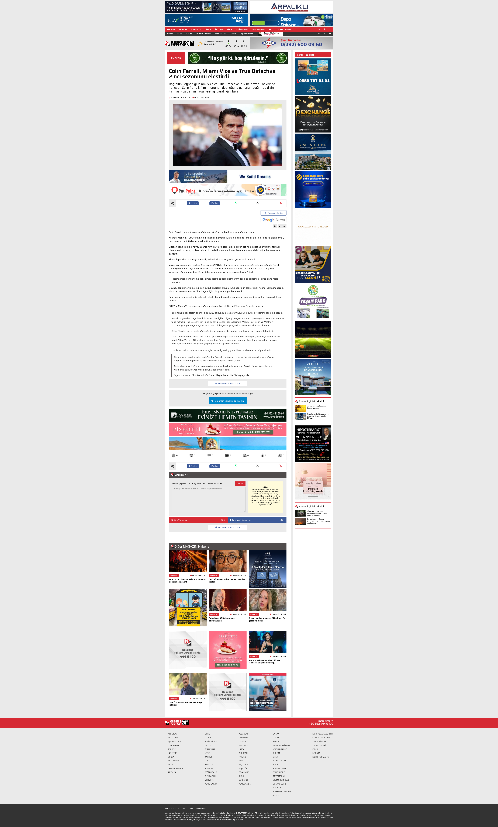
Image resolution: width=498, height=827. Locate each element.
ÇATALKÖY (243, 737)
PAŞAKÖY (243, 768)
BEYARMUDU (244, 772)
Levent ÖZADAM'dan (271, 34)
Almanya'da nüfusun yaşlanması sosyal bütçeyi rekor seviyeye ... (317, 513)
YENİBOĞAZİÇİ (245, 783)
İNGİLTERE (219, 29)
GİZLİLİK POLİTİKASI (321, 737)
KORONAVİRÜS (279, 768)
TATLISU (242, 757)
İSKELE (208, 745)
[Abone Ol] (273, 220)
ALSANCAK (243, 733)
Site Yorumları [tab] (181, 520)
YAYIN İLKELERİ (319, 745)
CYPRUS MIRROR (284, 29)
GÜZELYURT (210, 749)
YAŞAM (276, 795)
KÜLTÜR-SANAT (220, 33)
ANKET (271, 29)
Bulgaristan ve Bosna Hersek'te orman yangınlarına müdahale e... (318, 521)
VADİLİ (241, 760)
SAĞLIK (189, 33)
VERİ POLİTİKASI (319, 741)
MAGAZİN (176, 58)
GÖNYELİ (208, 760)
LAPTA (241, 749)
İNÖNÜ (241, 776)
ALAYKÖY (209, 768)
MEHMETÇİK (210, 780)
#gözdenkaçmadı (247, 33)
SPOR (275, 764)
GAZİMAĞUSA (211, 741)
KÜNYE (315, 749)
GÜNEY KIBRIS (279, 772)
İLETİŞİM (316, 753)
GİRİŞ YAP (240, 483)
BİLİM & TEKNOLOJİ (281, 780)
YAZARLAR (183, 29)
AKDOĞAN (243, 753)
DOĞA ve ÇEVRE (279, 783)
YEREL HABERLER (258, 29)
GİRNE (207, 733)
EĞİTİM (179, 33)
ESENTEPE (243, 745)
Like (194, 203)
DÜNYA (229, 29)
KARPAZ (208, 757)
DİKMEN (242, 741)
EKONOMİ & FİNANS (203, 33)
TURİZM (233, 33)
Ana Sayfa (172, 733)
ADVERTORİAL (279, 776)
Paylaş (214, 203)
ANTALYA (172, 772)
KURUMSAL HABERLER (322, 733)
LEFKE (207, 753)
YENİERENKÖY (211, 783)
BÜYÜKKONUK (211, 776)
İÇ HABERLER (196, 29)
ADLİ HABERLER (242, 29)
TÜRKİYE (208, 29)
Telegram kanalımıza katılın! (229, 401)
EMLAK (276, 757)
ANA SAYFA (171, 29)
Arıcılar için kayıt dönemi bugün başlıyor (316, 407)
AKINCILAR (209, 764)
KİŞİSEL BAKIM (279, 760)
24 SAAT (170, 33)
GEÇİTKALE (243, 764)
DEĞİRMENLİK (211, 772)
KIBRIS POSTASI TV (320, 757)
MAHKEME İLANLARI (282, 791)
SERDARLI (243, 780)
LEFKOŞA (209, 737)
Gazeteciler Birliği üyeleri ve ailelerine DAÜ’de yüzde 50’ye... (317, 416)
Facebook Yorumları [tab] (241, 520)
